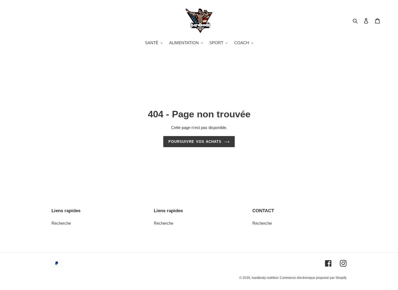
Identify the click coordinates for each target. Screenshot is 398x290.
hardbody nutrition (265, 278)
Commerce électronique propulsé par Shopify (313, 278)
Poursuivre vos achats (194, 142)
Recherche (61, 223)
